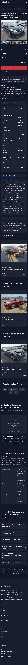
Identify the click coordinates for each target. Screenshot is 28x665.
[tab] (10, 103)
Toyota (2, 641)
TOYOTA (15, 8)
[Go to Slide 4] (19, 42)
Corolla (15, 389)
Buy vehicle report (10, 71)
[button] (14, 30)
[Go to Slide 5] (25, 42)
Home (3, 8)
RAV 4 (11, 392)
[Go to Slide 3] (14, 42)
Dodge (2, 638)
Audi (2, 633)
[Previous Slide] (2, 30)
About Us (3, 610)
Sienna (16, 392)
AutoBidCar (4, 653)
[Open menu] (26, 2)
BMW (2, 628)
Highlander (22, 389)
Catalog (8, 8)
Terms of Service (5, 620)
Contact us (3, 71)
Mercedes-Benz (4, 631)
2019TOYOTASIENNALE (8, 319)
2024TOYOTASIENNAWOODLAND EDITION (13, 269)
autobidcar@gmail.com (6, 651)
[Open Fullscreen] (26, 39)
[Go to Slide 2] (8, 42)
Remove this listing (14, 68)
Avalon (5, 389)
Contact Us (3, 613)
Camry (10, 389)
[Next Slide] (25, 30)
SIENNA (21, 8)
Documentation (4, 615)
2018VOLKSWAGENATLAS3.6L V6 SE (11, 369)
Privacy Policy (4, 618)
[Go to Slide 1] (3, 42)
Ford (2, 636)
